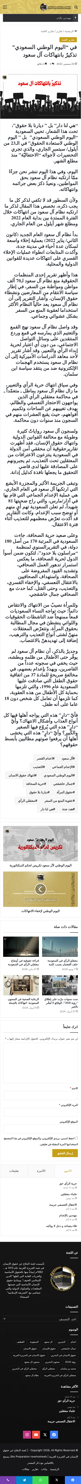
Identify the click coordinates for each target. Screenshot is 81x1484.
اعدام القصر (44, 758)
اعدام (73, 1341)
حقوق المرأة (65, 792)
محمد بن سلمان (68, 1368)
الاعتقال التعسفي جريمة (63, 1204)
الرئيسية (70, 31)
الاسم (74, 1088)
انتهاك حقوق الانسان (22, 775)
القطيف (20, 1341)
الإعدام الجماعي (62, 767)
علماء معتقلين (69, 1194)
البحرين (61, 1341)
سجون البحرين (52, 1361)
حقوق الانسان (30, 1348)
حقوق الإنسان (49, 1348)
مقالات (25, 1469)
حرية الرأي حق (68, 1183)
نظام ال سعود (32, 1375)
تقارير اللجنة (47, 31)
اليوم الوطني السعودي (58, 775)
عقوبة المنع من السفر (58, 801)
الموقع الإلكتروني (69, 1121)
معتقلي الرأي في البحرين (24, 1368)
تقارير (59, 31)
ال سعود (48, 1341)
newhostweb (39, 1456)
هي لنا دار (47, 809)
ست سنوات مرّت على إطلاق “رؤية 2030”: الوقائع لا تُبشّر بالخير (61, 1003)
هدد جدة (67, 809)
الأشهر (68, 1171)
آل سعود (67, 758)
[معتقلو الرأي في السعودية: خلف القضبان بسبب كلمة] (60, 947)
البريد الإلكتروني (68, 1104)
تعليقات (14, 1171)
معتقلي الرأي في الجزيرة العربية (60, 1375)
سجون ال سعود (32, 1361)
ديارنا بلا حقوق (38, 792)
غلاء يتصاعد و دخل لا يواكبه (61, 1226)
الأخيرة (41, 1171)
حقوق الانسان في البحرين (63, 1355)
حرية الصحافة (35, 784)
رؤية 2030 (70, 1361)
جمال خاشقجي (63, 784)
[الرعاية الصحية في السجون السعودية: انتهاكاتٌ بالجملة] (21, 985)
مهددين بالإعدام (62, 17)
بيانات (44, 1469)
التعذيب (38, 767)
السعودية (34, 1341)
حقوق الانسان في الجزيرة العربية (29, 1355)
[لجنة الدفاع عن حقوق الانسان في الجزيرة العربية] (55, 7)
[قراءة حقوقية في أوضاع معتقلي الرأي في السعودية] (21, 947)
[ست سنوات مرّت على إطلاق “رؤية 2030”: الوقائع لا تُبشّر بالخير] (60, 985)
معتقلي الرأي (26, 801)
